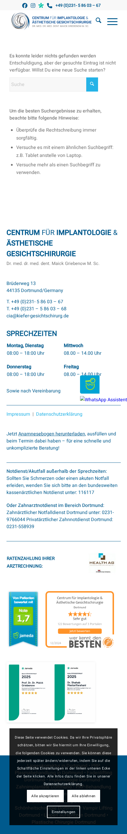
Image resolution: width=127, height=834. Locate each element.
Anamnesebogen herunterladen (51, 433)
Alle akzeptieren (45, 796)
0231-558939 (20, 526)
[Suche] (95, 22)
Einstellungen (64, 812)
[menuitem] (95, 22)
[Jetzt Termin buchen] (90, 392)
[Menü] (109, 22)
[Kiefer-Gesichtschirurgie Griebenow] (52, 22)
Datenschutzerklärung (59, 414)
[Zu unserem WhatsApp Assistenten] (103, 399)
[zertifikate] (50, 692)
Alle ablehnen (84, 796)
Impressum (18, 414)
